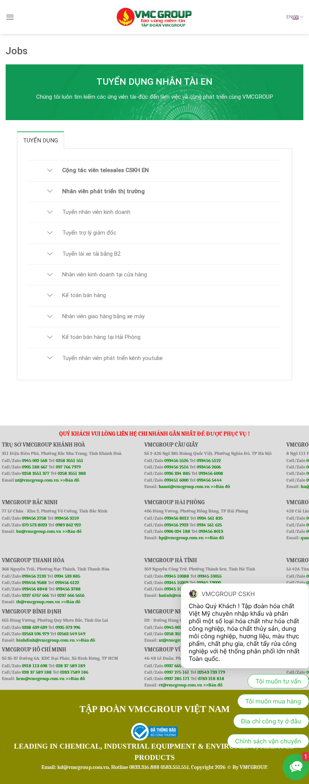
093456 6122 (67, 582)
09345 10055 (209, 576)
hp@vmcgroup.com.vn (181, 537)
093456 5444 (209, 480)
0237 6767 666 (36, 595)
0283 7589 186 (74, 672)
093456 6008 (211, 473)
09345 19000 (209, 582)
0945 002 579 (177, 627)
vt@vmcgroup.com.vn (180, 685)
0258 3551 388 (72, 473)
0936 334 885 (177, 473)
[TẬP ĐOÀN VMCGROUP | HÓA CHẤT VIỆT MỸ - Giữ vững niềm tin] (154, 16)
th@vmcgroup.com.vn (38, 601)
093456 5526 (177, 460)
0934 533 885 (67, 576)
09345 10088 (176, 576)
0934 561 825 (210, 518)
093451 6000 (176, 480)
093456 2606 (209, 467)
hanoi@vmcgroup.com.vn (184, 486)
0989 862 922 (68, 525)
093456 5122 (209, 460)
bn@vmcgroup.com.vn (38, 531)
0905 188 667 (35, 467)
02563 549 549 (71, 633)
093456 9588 (34, 582)
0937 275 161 (176, 672)
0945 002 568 (35, 460)
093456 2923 (177, 525)
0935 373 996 (67, 627)
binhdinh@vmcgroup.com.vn (45, 640)
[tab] (40, 140)
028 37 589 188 (37, 672)
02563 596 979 (35, 633)
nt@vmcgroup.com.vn (37, 480)
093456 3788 (68, 589)
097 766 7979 (68, 467)
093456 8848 (34, 589)
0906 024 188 (177, 531)
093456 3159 (67, 518)
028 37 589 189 (70, 665)
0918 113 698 (35, 665)
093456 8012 (176, 518)
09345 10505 (176, 589)
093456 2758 (34, 518)
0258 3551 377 (36, 473)
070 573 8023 (34, 525)
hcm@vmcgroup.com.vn (40, 678)
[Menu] (10, 17)
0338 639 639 (35, 627)
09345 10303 (176, 582)
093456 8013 (211, 531)
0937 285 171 (177, 678)
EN (289, 17)
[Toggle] (50, 170)
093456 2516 (176, 467)
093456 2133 (34, 576)
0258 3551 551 (69, 460)
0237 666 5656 (70, 595)
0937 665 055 (177, 665)
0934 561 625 (209, 525)
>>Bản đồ (69, 480)
